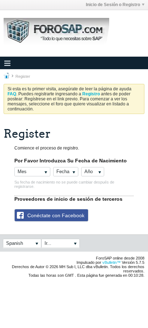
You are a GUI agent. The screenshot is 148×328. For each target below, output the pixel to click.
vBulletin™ (111, 262)
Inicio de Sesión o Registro (113, 4)
